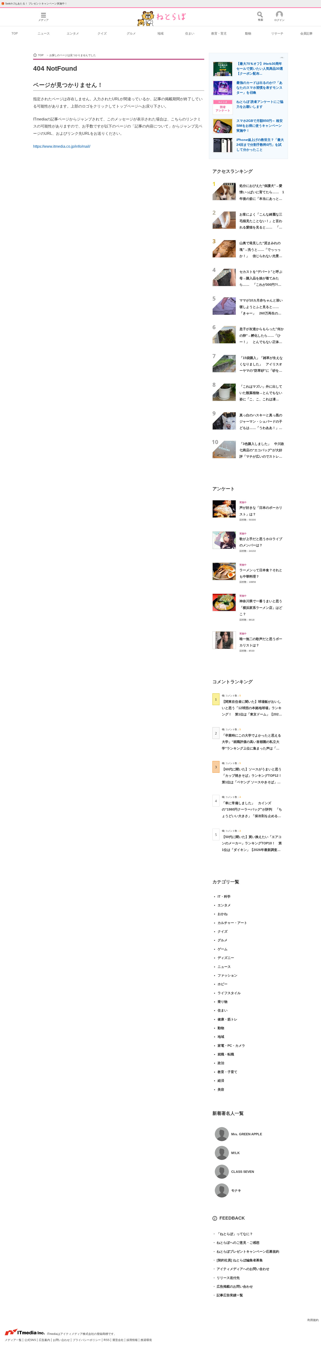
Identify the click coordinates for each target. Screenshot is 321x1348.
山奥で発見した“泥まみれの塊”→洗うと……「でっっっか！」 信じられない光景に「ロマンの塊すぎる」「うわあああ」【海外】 (260, 255)
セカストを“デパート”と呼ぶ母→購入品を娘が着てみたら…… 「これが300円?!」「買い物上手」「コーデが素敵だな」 (260, 284)
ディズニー (226, 958)
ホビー (222, 984)
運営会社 (118, 1340)
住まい (189, 33)
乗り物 (222, 1002)
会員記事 (306, 33)
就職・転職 (226, 1054)
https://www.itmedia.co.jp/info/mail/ (61, 146)
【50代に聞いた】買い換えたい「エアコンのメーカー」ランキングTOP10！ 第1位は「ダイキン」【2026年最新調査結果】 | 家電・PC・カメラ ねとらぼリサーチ (252, 849)
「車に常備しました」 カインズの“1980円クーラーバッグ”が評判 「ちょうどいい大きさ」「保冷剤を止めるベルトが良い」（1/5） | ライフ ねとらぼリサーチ (252, 815)
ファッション (227, 975)
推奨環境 (146, 1340)
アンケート (223, 488)
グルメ (131, 33)
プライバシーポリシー (87, 1340)
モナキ (236, 1190)
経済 (221, 1080)
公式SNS (30, 1340)
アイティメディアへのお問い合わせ (240, 1269)
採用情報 (132, 1340)
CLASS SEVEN (242, 1172)
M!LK (235, 1153)
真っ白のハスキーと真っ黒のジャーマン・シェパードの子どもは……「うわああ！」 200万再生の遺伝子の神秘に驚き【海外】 (260, 428)
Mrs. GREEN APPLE (246, 1134)
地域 (160, 33)
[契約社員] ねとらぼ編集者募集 (237, 1260)
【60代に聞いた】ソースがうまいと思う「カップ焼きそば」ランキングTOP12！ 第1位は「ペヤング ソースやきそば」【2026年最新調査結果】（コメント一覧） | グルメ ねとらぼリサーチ (253, 782)
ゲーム (222, 949)
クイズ (102, 33)
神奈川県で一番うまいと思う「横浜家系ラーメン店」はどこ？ (260, 607)
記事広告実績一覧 (227, 1295)
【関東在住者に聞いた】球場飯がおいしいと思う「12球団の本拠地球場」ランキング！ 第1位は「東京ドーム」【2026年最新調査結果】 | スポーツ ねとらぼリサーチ (252, 714)
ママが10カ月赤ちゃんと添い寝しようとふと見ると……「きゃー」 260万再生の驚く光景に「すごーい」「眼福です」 (261, 313)
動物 (248, 33)
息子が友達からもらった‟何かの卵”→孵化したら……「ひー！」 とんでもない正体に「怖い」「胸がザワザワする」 (261, 341)
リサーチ (277, 33)
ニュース (44, 33)
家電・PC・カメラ (231, 1045)
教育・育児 (219, 33)
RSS (107, 1340)
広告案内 (45, 1340)
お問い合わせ (61, 1340)
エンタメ (73, 33)
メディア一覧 (13, 1340)
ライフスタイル (229, 993)
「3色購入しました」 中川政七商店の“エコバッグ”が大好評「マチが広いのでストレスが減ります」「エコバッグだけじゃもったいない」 (261, 456)
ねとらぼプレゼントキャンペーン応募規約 (245, 1251)
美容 (221, 1089)
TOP (15, 33)
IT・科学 (224, 896)
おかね (222, 914)
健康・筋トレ (227, 1019)
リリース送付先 (226, 1278)
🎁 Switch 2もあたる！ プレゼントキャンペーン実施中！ (34, 3)
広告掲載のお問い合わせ (232, 1286)
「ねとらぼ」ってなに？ (232, 1234)
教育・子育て (227, 1072)
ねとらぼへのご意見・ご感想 (235, 1242)
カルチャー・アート (232, 923)
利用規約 (313, 1320)
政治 (221, 1063)
